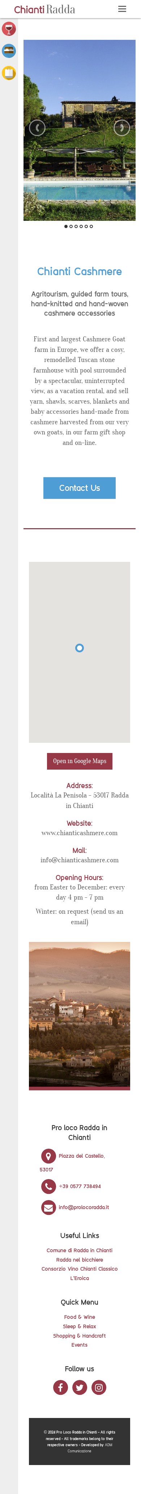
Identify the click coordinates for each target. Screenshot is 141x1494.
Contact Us (79, 488)
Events (79, 1344)
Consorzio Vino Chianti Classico (80, 1268)
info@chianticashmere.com (79, 860)
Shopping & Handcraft (79, 1335)
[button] (9, 28)
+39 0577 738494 (79, 1186)
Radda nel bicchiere (79, 1259)
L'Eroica (79, 1278)
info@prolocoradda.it (83, 1207)
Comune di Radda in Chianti (79, 1250)
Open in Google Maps (79, 761)
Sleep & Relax (79, 1326)
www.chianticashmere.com (80, 833)
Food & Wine (79, 1317)
